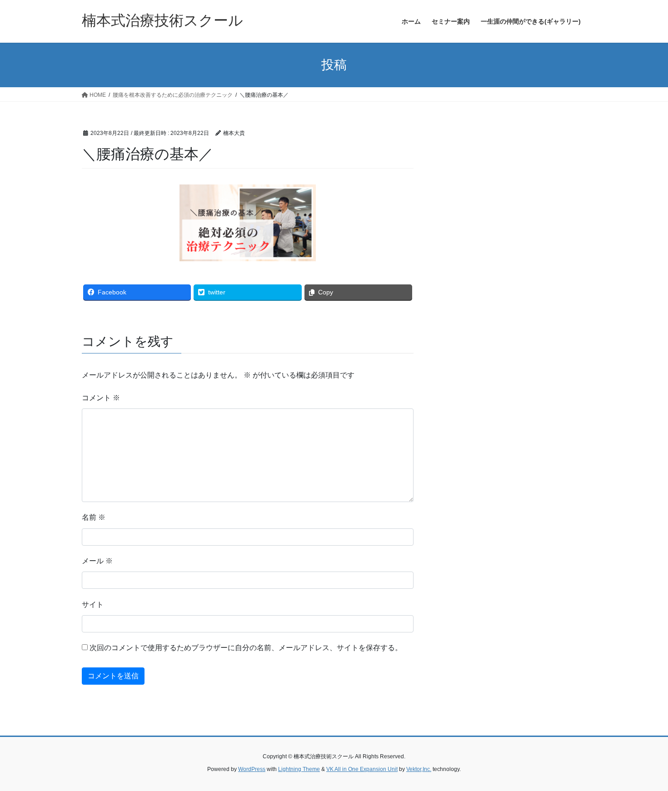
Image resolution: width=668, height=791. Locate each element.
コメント (101, 398)
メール (97, 561)
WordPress (251, 769)
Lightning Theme (299, 769)
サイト (93, 604)
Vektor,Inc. (418, 769)
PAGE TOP (644, 759)
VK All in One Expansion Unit (362, 769)
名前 (93, 517)
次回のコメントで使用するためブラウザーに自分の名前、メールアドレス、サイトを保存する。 (246, 648)
